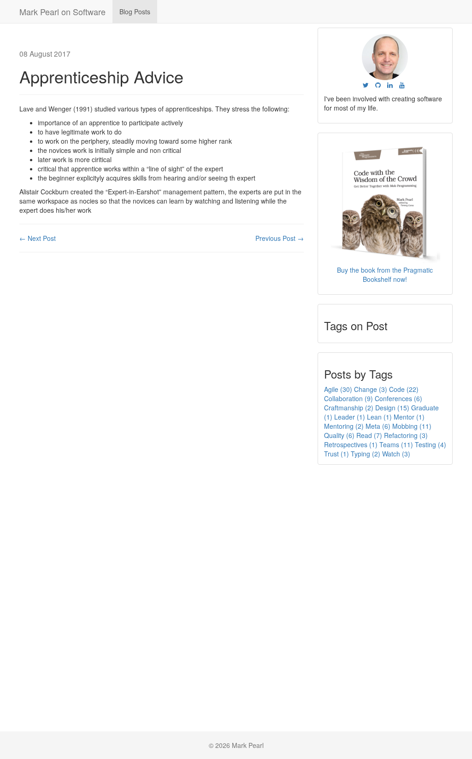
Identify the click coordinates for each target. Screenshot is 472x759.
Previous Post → (279, 238)
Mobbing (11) (411, 426)
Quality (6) (339, 435)
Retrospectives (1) (351, 444)
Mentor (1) (409, 416)
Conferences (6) (398, 398)
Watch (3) (396, 453)
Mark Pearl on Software (62, 12)
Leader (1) (349, 416)
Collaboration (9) (348, 398)
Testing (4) (430, 444)
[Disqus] (161, 377)
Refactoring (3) (406, 435)
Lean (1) (379, 416)
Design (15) (392, 407)
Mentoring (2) (344, 426)
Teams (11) (396, 444)
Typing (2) (365, 453)
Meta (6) (378, 426)
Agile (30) (338, 389)
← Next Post (37, 238)
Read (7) (369, 435)
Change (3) (370, 389)
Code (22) (404, 389)
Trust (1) (336, 453)
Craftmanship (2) (348, 407)
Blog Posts (134, 11)
